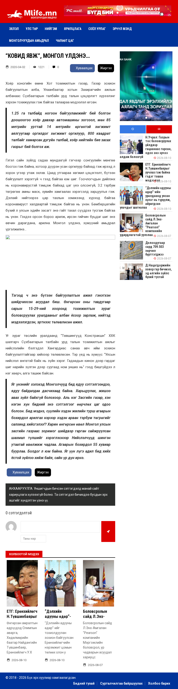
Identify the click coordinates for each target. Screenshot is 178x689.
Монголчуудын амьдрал (29, 41)
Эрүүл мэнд (122, 29)
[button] (117, 13)
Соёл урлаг (97, 29)
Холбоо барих (159, 683)
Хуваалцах (83, 68)
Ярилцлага (72, 29)
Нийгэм (51, 29)
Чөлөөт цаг (65, 41)
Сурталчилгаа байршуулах (121, 683)
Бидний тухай (84, 683)
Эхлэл (14, 29)
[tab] (133, 129)
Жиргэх (106, 68)
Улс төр (32, 29)
